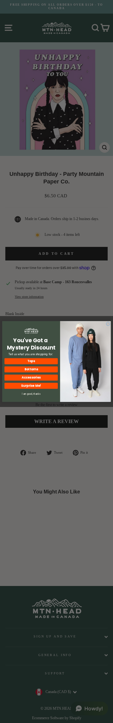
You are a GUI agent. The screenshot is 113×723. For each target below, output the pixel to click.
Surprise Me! (31, 386)
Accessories (31, 377)
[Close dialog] (108, 324)
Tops (31, 361)
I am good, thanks (31, 393)
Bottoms (31, 369)
